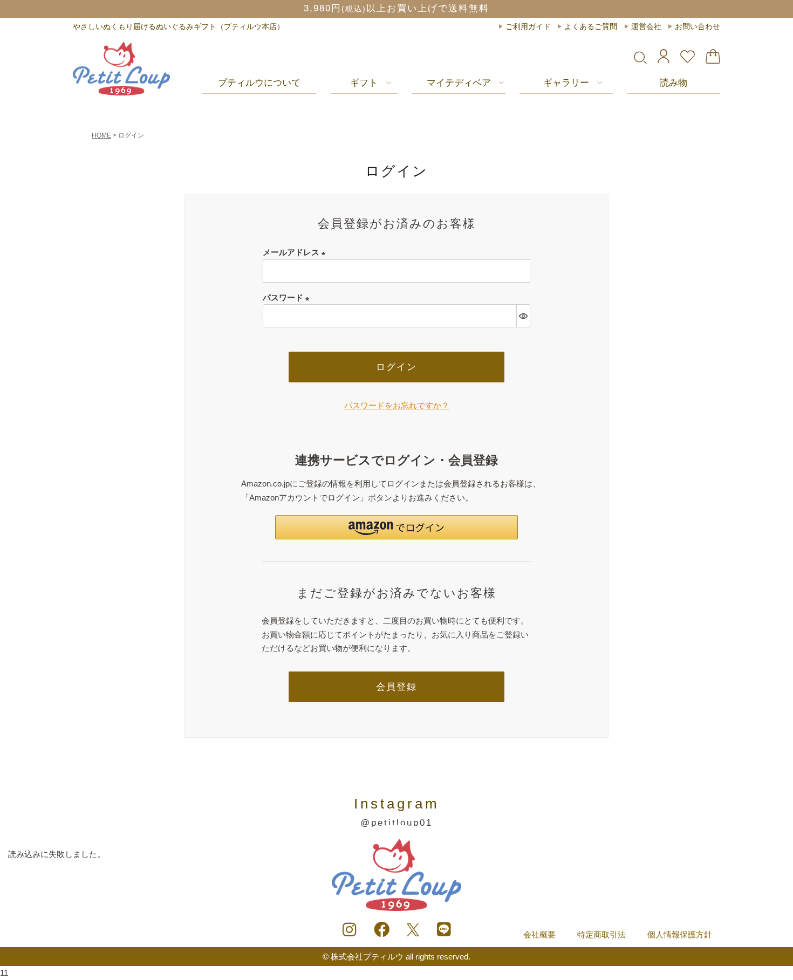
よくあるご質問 (590, 26)
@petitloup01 (396, 823)
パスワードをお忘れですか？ (396, 405)
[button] (396, 527)
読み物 (673, 83)
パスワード (288, 297)
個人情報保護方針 (679, 934)
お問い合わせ (697, 26)
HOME (101, 135)
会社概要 (539, 934)
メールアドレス (296, 252)
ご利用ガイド (528, 26)
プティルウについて (259, 83)
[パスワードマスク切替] (523, 316)
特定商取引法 (601, 934)
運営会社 (646, 26)
